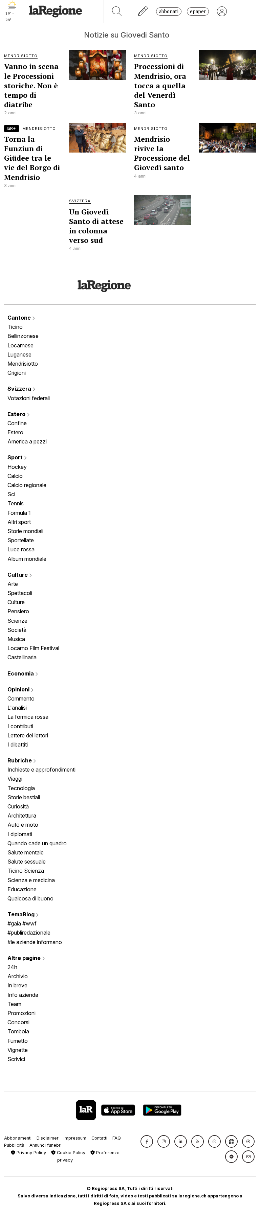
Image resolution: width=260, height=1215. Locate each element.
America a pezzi (27, 441)
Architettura (21, 815)
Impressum (75, 1138)
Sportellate (20, 540)
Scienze (17, 620)
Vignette (17, 1050)
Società (16, 629)
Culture (18, 574)
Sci (11, 494)
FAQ (116, 1138)
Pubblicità (14, 1145)
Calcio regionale (26, 485)
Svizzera (19, 388)
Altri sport (19, 522)
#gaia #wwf (22, 923)
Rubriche (20, 760)
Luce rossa (21, 549)
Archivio (17, 976)
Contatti (99, 1138)
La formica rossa (27, 716)
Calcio (15, 476)
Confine (17, 423)
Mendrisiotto (22, 363)
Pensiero (18, 611)
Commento (21, 698)
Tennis (15, 503)
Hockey (17, 466)
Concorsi (18, 1022)
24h (12, 967)
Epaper (198, 11)
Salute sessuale (26, 861)
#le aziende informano (34, 942)
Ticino (15, 326)
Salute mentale (25, 852)
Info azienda (22, 994)
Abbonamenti (17, 1138)
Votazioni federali (28, 398)
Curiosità (18, 806)
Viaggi (14, 778)
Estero (17, 414)
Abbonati (168, 11)
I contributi (20, 726)
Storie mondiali (25, 531)
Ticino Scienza (25, 870)
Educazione (22, 889)
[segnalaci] (143, 11)
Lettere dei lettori (27, 735)
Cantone (19, 317)
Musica (16, 639)
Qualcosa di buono (30, 898)
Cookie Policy (70, 1152)
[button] (146, 1141)
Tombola (18, 1031)
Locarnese (20, 345)
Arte (12, 583)
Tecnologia (21, 788)
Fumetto (17, 1040)
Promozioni (21, 1013)
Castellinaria (22, 657)
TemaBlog (21, 914)
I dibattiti (17, 744)
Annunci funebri (45, 1145)
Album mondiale (26, 558)
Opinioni (19, 689)
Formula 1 (19, 512)
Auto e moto (22, 824)
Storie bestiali (23, 797)
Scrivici (16, 1059)
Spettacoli (19, 593)
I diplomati (19, 834)
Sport (15, 457)
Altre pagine (24, 958)
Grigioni (16, 372)
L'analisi (17, 707)
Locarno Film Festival (33, 648)
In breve (17, 985)
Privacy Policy (30, 1152)
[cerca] (117, 11)
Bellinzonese (23, 336)
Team (14, 1004)
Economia (21, 673)
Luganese (19, 354)
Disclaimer (48, 1138)
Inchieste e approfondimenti (41, 769)
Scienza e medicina (31, 880)
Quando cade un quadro (37, 843)
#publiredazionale (28, 932)
